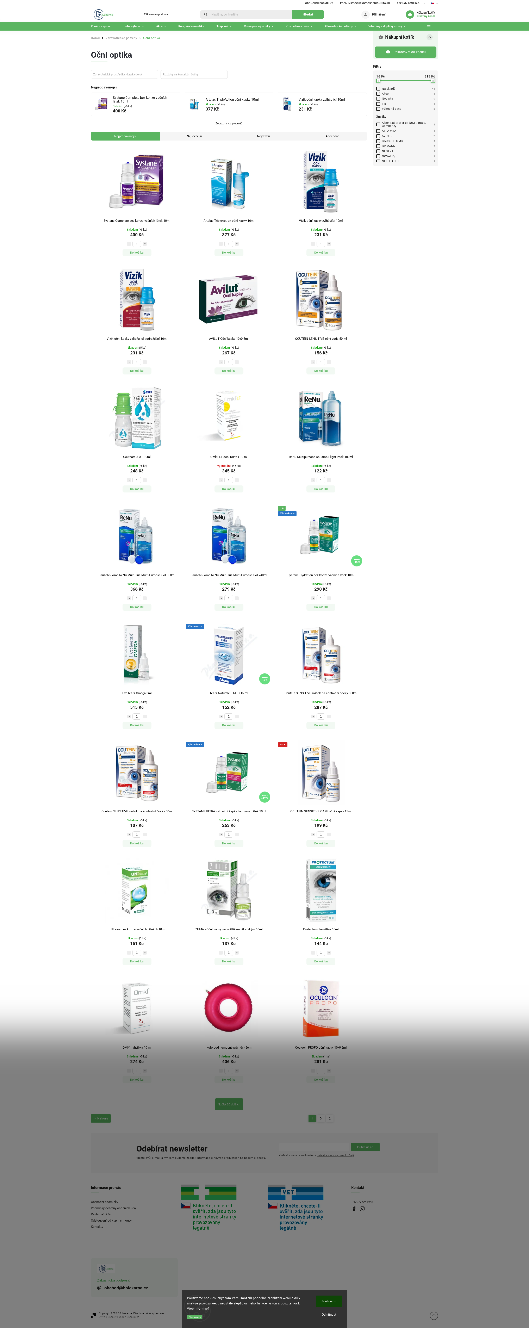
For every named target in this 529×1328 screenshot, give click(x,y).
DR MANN (408, 146)
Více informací (198, 1308)
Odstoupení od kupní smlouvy (111, 1220)
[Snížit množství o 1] (129, 244)
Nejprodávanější (125, 136)
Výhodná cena (408, 108)
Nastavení (195, 1317)
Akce (408, 93)
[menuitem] (104, 26)
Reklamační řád (408, 3)
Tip (408, 103)
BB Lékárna (353, 1208)
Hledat (308, 14)
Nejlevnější (194, 136)
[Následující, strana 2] (321, 1118)
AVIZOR (408, 136)
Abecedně (332, 136)
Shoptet (112, 1317)
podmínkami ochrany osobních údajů (335, 1155)
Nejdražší (263, 136)
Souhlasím (329, 1301)
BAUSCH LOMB (408, 141)
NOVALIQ (408, 156)
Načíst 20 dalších (229, 1104)
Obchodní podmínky (319, 3)
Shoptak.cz (133, 1317)
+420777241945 (362, 1202)
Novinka (408, 98)
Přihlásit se (365, 1147)
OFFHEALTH (408, 161)
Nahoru (102, 1118)
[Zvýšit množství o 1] (145, 244)
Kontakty (97, 1227)
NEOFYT (408, 151)
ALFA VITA (408, 130)
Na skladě (408, 88)
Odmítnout (329, 1314)
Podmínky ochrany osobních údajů (365, 3)
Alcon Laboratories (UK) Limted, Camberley (408, 124)
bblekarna (362, 1208)
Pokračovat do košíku (409, 52)
